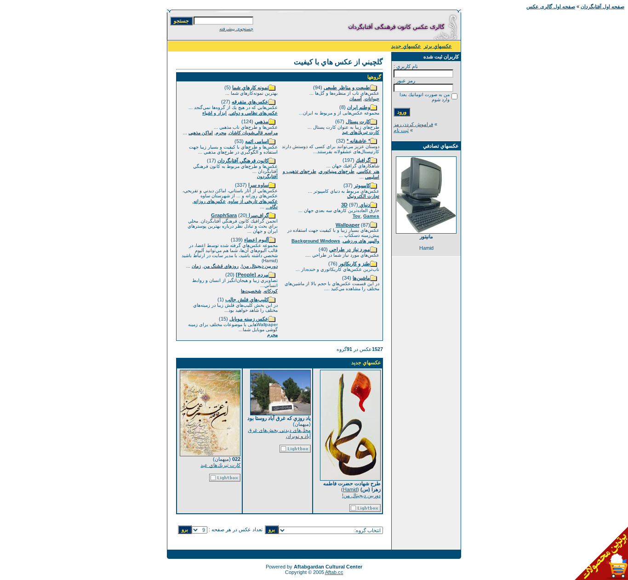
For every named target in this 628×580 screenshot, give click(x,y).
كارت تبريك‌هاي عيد (360, 132)
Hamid (350, 489)
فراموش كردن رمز (413, 124)
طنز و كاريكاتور (354, 263)
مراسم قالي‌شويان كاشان (253, 132)
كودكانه (271, 290)
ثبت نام (401, 130)
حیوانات (372, 98)
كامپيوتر (362, 185)
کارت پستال (358, 121)
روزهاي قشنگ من (221, 266)
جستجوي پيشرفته (236, 28)
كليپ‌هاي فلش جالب (246, 299)
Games (371, 215)
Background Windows (315, 240)
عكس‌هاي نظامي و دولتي (253, 112)
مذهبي (261, 121)
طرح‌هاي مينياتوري (336, 171)
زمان (196, 266)
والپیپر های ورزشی (361, 240)
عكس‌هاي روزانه (210, 201)
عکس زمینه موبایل (248, 319)
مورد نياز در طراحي (349, 249)
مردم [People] (252, 274)
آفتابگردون (267, 176)
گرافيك (363, 160)
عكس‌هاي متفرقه (250, 101)
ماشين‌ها (361, 278)
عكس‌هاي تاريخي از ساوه (253, 201)
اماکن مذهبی (200, 132)
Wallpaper (348, 225)
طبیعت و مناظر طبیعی (347, 87)
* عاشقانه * (358, 141)
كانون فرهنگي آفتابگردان (242, 160)
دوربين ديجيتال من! (259, 266)
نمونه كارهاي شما (250, 87)
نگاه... (272, 206)
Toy (356, 215)
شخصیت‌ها (251, 290)
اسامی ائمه (256, 141)
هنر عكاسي (368, 171)
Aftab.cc (334, 572)
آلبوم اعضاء (256, 239)
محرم (221, 132)
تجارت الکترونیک (363, 196)
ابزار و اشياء (214, 112)
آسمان (355, 98)
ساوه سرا (258, 185)
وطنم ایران (358, 107)
